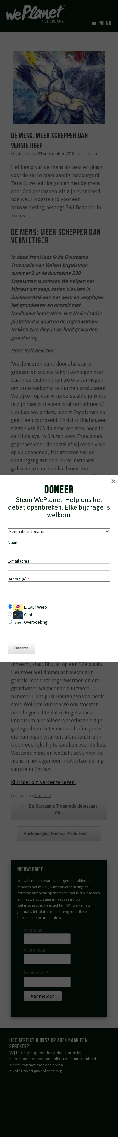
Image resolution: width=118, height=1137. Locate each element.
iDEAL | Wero (35, 607)
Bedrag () (18, 579)
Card (27, 614)
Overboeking (35, 622)
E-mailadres (18, 561)
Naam (13, 542)
